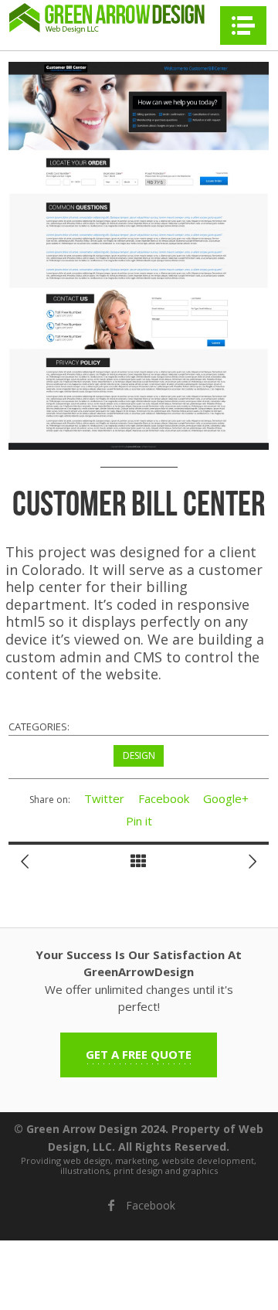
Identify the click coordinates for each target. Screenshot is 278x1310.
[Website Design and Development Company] (108, 18)
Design (139, 755)
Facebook (163, 798)
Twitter (104, 798)
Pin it (139, 821)
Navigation (243, 25)
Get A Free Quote (139, 1054)
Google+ (226, 798)
